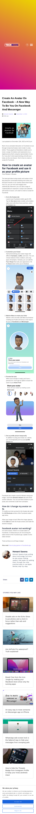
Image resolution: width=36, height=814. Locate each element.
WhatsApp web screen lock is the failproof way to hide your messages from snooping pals (17, 740)
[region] (18, 800)
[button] (31, 45)
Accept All (18, 801)
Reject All (18, 810)
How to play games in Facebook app (20, 545)
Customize (18, 806)
